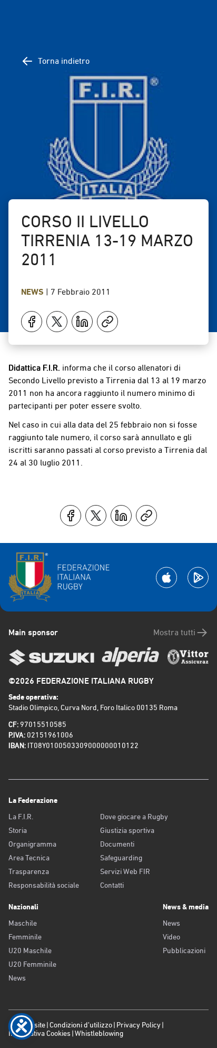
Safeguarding (121, 857)
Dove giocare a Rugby (134, 816)
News (33, 292)
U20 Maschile (30, 950)
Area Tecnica (29, 857)
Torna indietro (64, 61)
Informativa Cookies (39, 1033)
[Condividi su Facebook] (31, 321)
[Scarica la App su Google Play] (198, 577)
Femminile (25, 937)
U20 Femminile (32, 964)
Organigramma (32, 844)
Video (171, 937)
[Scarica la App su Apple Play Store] (166, 577)
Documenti (117, 844)
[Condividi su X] (56, 321)
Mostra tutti (174, 632)
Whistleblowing (99, 1033)
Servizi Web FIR (125, 871)
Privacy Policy (138, 1025)
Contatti (112, 885)
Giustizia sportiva (127, 830)
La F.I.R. (20, 816)
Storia (17, 830)
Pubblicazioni (184, 950)
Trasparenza (28, 871)
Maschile (22, 923)
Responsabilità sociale (43, 885)
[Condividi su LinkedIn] (82, 321)
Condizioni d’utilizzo (81, 1025)
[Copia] (107, 321)
